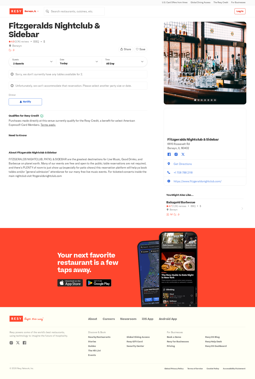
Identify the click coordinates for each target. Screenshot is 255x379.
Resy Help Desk (213, 341)
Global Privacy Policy (174, 368)
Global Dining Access (200, 2)
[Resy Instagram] (11, 342)
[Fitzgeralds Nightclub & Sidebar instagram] (176, 154)
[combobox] (74, 11)
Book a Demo (174, 337)
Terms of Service (195, 368)
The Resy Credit (221, 2)
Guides (92, 346)
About (92, 319)
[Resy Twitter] (18, 342)
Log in (240, 11)
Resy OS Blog (212, 337)
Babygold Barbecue (180, 202)
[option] (205, 63)
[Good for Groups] (171, 214)
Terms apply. (48, 124)
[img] (10, 45)
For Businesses (238, 2)
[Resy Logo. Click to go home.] (16, 11)
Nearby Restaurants (99, 337)
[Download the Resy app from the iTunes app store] (70, 283)
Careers (109, 319)
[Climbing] (13, 50)
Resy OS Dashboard (215, 346)
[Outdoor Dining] (167, 214)
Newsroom (128, 319)
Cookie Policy (213, 368)
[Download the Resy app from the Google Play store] (99, 283)
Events (92, 355)
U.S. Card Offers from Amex (175, 2)
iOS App (147, 319)
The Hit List (94, 350)
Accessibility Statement (234, 368)
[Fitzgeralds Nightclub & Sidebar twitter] (183, 154)
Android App (168, 319)
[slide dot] (195, 100)
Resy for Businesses (178, 341)
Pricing (171, 346)
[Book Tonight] (10, 50)
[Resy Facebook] (24, 342)
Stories (92, 341)
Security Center (135, 346)
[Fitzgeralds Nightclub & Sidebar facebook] (169, 154)
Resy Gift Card (135, 341)
